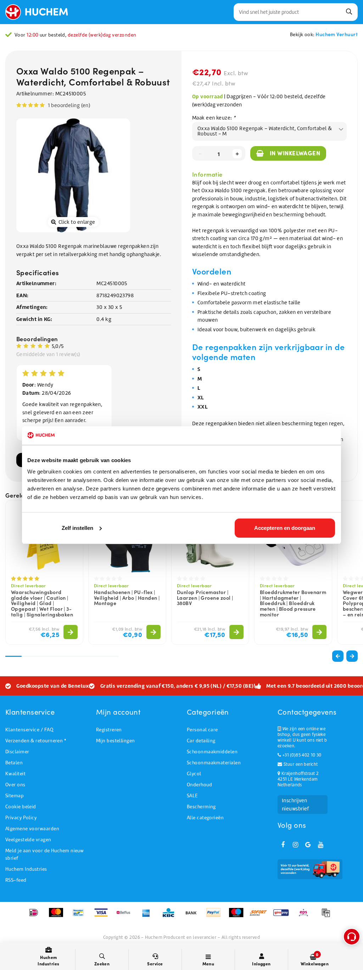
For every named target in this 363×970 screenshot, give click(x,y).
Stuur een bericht (300, 764)
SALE (192, 796)
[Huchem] (40, 12)
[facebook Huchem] (283, 845)
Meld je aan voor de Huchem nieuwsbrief (44, 854)
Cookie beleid (20, 807)
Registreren (109, 730)
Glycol (194, 774)
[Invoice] (327, 916)
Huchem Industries (26, 869)
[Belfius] (126, 916)
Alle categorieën (205, 818)
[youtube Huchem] (320, 845)
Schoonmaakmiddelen (212, 752)
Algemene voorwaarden (32, 829)
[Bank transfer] (193, 916)
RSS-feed (16, 880)
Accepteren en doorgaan (284, 528)
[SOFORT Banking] (261, 916)
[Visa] (103, 916)
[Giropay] (283, 916)
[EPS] (306, 916)
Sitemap (14, 796)
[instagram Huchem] (295, 845)
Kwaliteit (15, 774)
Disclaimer (17, 752)
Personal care (202, 730)
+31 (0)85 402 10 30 (301, 755)
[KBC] (171, 916)
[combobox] (296, 12)
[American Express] (148, 916)
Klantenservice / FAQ (29, 730)
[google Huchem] (308, 845)
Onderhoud (199, 785)
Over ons (15, 785)
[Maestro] (238, 916)
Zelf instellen (77, 528)
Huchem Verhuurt (336, 34)
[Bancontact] (80, 916)
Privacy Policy (21, 818)
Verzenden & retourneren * (35, 741)
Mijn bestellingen (115, 741)
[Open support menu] (351, 936)
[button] (352, 656)
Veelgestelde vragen (28, 840)
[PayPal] (216, 916)
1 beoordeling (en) (69, 105)
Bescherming (201, 807)
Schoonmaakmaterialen (214, 763)
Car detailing (201, 741)
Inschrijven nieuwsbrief (295, 804)
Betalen (14, 763)
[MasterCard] (58, 916)
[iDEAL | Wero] (36, 916)
